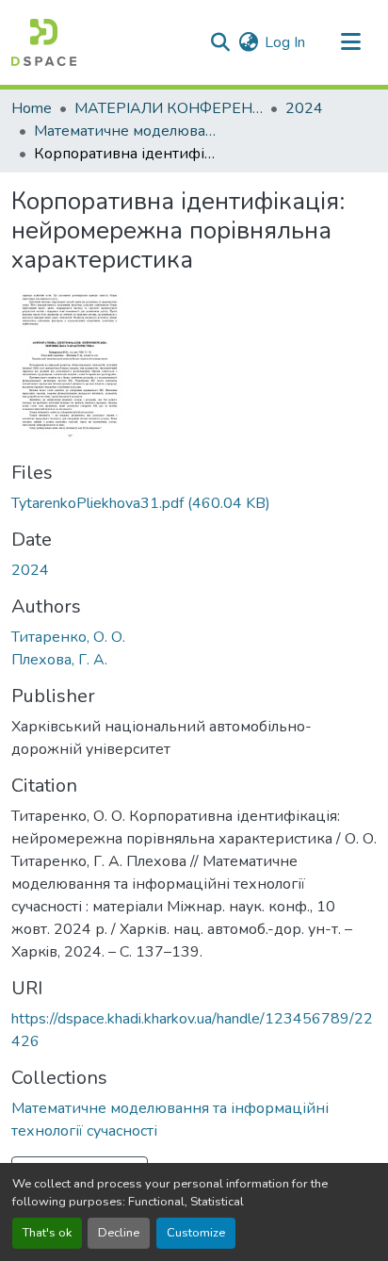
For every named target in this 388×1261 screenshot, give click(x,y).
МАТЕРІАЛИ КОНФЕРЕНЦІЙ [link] (168, 108)
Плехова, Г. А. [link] (59, 659)
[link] (194, 503)
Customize (196, 1232)
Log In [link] (285, 42)
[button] (43, 42)
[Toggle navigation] (350, 42)
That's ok (47, 1232)
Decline (118, 1232)
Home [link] (31, 108)
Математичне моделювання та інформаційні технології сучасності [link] (128, 131)
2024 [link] (304, 108)
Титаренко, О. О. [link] (68, 637)
